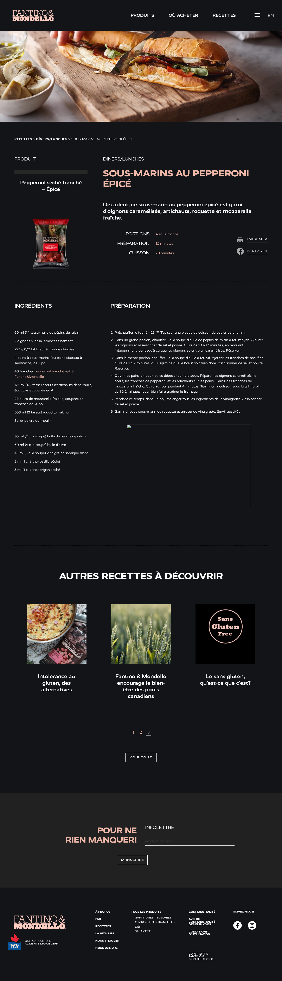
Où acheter (183, 15)
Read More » (51, 172)
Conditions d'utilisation (199, 933)
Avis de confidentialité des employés (202, 921)
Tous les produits (146, 911)
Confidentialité (202, 911)
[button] (251, 251)
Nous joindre (106, 947)
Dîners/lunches (51, 139)
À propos (102, 911)
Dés (138, 926)
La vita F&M (104, 933)
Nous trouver (107, 940)
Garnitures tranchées (153, 917)
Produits (142, 15)
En (271, 15)
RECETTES (224, 15)
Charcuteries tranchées (154, 922)
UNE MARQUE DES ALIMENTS (41, 942)
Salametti (143, 931)
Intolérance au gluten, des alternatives (56, 683)
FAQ (98, 919)
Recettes (23, 139)
